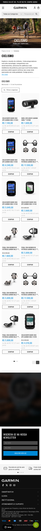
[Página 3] (17, 361)
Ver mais (5, 74)
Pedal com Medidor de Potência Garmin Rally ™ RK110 (10, 336)
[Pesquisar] (36, 14)
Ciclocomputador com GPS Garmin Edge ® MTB (29, 336)
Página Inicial (6, 51)
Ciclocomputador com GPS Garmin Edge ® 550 (10, 203)
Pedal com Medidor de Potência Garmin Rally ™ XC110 (10, 294)
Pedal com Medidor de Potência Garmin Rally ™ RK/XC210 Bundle (29, 161)
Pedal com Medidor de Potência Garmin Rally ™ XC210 (10, 248)
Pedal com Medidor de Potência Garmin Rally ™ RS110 (29, 248)
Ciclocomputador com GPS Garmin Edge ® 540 (29, 203)
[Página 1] (14, 361)
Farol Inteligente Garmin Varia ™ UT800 (29, 119)
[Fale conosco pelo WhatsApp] (36, 525)
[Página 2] (15, 361)
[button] (3, 7)
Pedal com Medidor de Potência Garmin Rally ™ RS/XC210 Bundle (29, 294)
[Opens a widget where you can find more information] (8, 527)
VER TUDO (35, 380)
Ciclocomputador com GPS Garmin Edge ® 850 (10, 161)
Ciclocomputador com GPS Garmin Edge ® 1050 (10, 119)
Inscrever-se (20, 453)
